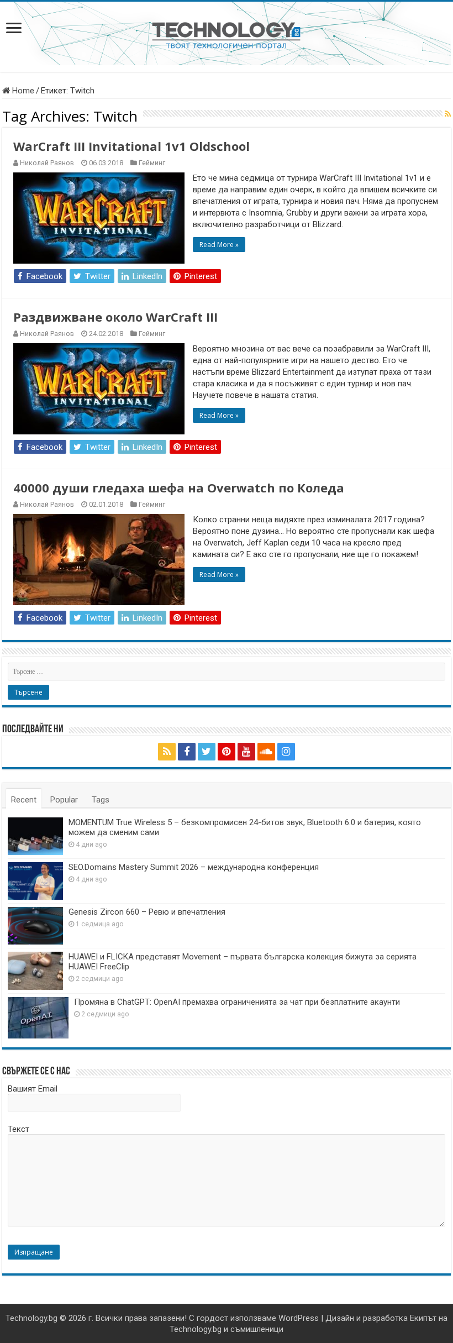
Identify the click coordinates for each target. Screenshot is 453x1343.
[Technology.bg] (226, 35)
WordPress (298, 1318)
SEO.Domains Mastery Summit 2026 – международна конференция (194, 867)
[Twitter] (206, 751)
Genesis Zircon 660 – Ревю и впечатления (147, 912)
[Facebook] (187, 751)
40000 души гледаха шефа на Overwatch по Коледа (178, 487)
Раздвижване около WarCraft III (115, 316)
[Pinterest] (226, 751)
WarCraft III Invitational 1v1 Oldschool (131, 146)
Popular (64, 800)
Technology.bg (31, 1318)
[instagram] (286, 751)
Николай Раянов (47, 163)
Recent (23, 800)
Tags (100, 800)
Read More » (219, 244)
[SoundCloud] (266, 751)
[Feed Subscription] (448, 113)
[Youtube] (246, 751)
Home (22, 91)
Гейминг (152, 163)
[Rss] (167, 751)
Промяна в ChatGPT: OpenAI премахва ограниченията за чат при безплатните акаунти (237, 1002)
